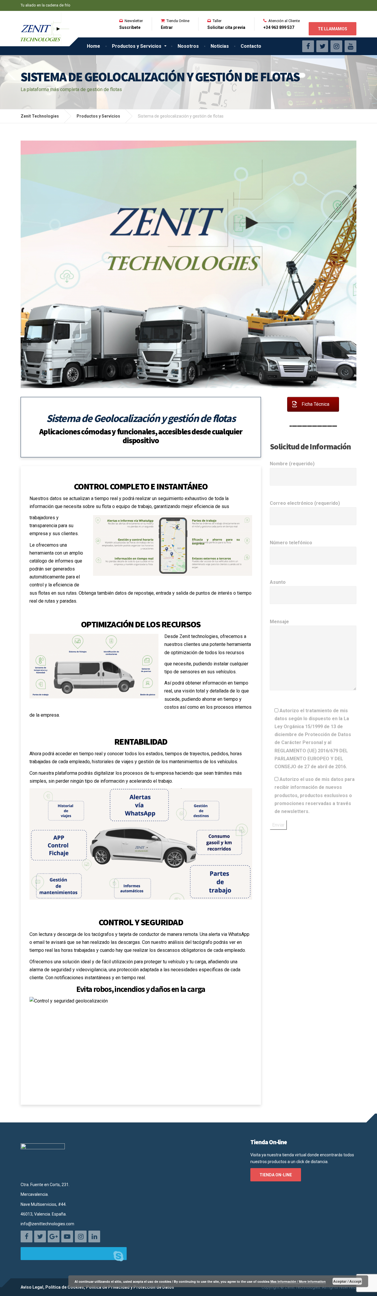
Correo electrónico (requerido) (305, 503)
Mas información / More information (298, 1281)
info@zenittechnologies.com (47, 1223)
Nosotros (188, 46)
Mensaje (279, 621)
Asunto (278, 582)
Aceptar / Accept (347, 1281)
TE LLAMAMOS (332, 29)
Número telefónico (291, 542)
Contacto (251, 46)
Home (93, 46)
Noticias (220, 46)
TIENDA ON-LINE (275, 1175)
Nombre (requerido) (292, 463)
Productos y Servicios (136, 46)
